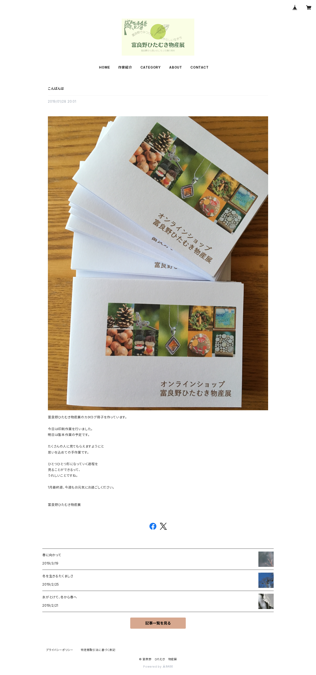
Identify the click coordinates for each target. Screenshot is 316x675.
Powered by (153, 666)
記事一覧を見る (158, 623)
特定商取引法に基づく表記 (98, 650)
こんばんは (56, 88)
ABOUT (175, 67)
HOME (104, 67)
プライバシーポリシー (59, 650)
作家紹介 (125, 67)
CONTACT (199, 67)
